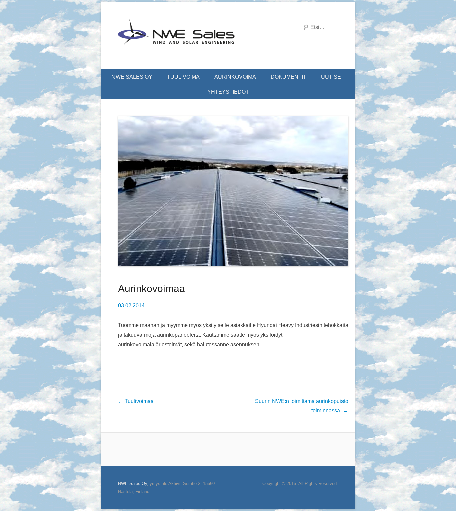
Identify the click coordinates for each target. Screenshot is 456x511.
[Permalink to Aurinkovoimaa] (233, 191)
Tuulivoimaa (136, 401)
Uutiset (333, 77)
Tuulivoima (183, 77)
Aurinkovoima (235, 77)
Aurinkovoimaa (151, 288)
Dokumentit (288, 77)
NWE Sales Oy (131, 77)
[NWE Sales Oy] (176, 35)
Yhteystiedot (228, 92)
